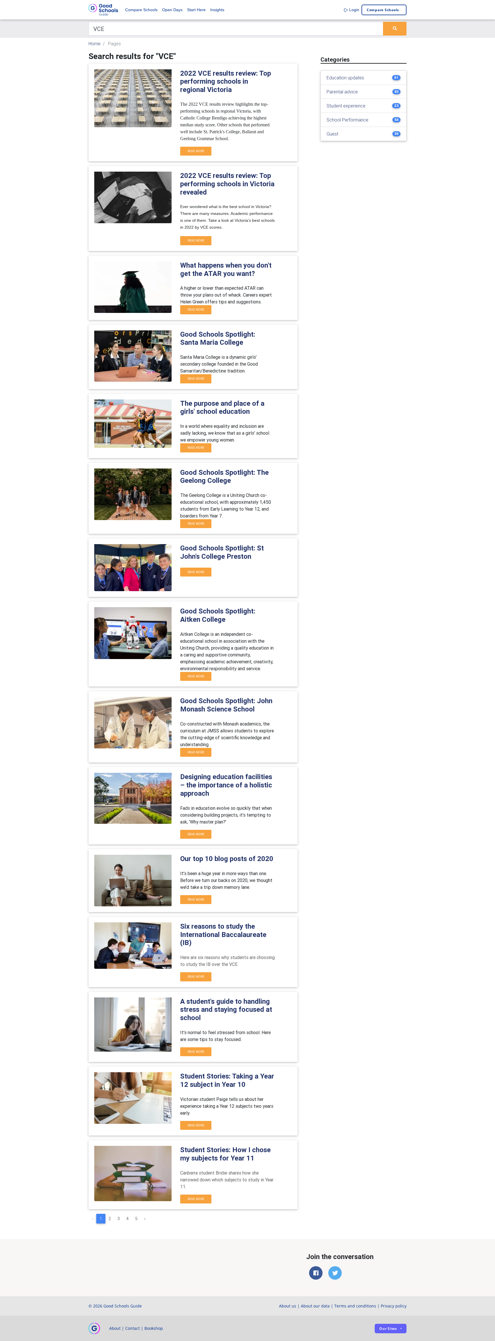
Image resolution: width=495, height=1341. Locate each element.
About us (287, 1306)
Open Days (172, 9)
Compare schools (383, 9)
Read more (196, 151)
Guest (332, 134)
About (115, 1328)
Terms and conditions (355, 1306)
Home (95, 43)
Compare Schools (141, 9)
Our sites (388, 1328)
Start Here (196, 9)
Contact (132, 1328)
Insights (217, 9)
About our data (315, 1306)
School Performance (347, 120)
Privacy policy (393, 1306)
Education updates (345, 78)
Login (353, 9)
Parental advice (342, 92)
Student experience (346, 106)
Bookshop (153, 1328)
